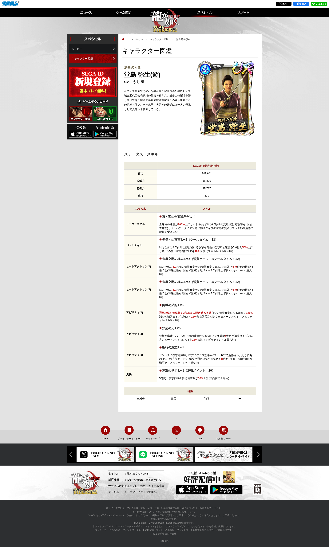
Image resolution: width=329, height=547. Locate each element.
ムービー (77, 48)
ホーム (105, 438)
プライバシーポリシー (129, 438)
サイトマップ (153, 438)
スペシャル (137, 39)
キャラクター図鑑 (159, 39)
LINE (200, 438)
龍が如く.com (223, 438)
